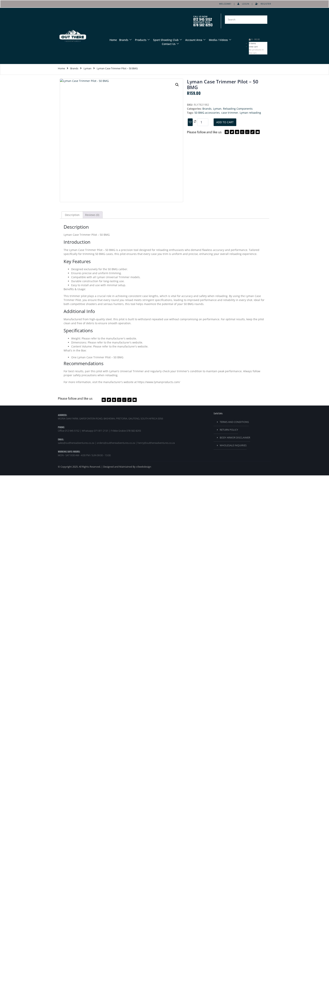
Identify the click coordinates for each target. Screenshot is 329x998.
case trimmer (229, 112)
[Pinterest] (237, 132)
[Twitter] (232, 132)
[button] (177, 84)
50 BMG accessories (207, 112)
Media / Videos (218, 40)
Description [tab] (72, 215)
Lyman (87, 68)
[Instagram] (242, 132)
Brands (123, 40)
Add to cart (225, 122)
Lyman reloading (250, 112)
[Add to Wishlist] (190, 122)
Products (140, 40)
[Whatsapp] (247, 132)
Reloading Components (238, 108)
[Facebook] (227, 132)
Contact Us (169, 44)
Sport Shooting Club (166, 40)
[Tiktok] (252, 132)
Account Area (193, 40)
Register (264, 3)
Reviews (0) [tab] (92, 215)
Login (244, 3)
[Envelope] (258, 132)
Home (113, 40)
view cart (253, 46)
